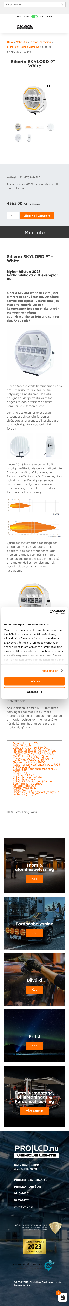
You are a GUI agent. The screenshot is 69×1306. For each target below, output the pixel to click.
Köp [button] (34, 933)
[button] (48, 26)
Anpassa (32, 691)
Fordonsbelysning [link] (40, 42)
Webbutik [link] (21, 42)
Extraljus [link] (12, 46)
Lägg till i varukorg (37, 215)
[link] (25, 26)
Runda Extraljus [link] (29, 46)
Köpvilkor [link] (21, 1165)
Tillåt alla (34, 681)
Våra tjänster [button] (34, 1110)
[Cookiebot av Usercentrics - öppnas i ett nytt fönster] (49, 612)
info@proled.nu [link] (24, 1207)
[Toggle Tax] (34, 16)
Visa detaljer (50, 670)
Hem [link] (10, 42)
